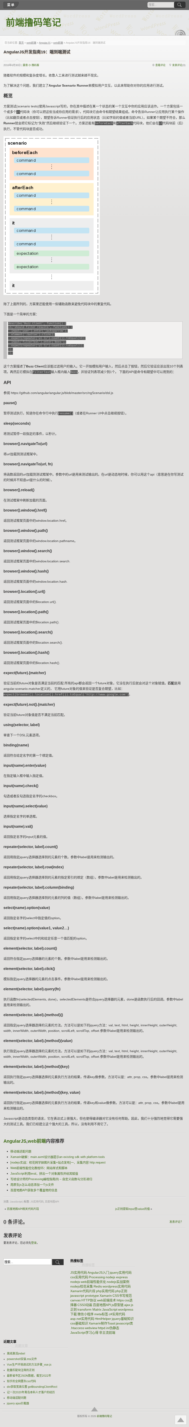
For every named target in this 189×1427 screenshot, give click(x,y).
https (120, 1300)
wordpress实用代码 (117, 1286)
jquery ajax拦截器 (18, 1403)
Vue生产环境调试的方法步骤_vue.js (29, 1364)
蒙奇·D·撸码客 (31, 65)
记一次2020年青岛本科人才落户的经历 (31, 1392)
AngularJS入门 (98, 1272)
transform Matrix (89, 1309)
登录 (34, 1243)
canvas (75, 1300)
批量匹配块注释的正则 (21, 1370)
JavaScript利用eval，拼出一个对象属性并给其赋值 (44, 1173)
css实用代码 (79, 1277)
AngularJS (44, 42)
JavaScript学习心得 (84, 1332)
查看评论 (160, 65)
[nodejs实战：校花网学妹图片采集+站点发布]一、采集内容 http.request (58, 1162)
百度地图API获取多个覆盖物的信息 (33, 1190)
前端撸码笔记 (33, 22)
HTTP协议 (88, 1300)
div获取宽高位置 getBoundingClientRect (32, 1386)
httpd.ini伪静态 (108, 1328)
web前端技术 (106, 1300)
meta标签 (101, 1314)
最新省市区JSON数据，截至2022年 (29, 1375)
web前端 (31, 42)
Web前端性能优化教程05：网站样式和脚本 (39, 1168)
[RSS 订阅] (180, 32)
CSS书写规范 (122, 1295)
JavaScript (16, 1201)
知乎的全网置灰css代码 (21, 1381)
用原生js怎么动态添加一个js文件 (32, 1184)
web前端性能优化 (93, 1282)
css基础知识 (79, 1323)
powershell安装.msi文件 (22, 1359)
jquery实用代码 (121, 1272)
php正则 (121, 1291)
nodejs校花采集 (81, 1286)
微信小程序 (85, 1314)
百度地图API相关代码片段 (23, 1209)
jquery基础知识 (123, 1319)
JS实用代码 (37, 1201)
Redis (98, 1286)
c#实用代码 (117, 1314)
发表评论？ (176, 1222)
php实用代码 (105, 1291)
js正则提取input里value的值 (132, 1209)
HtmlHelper (103, 1319)
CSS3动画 (84, 1305)
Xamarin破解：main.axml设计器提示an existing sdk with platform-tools (57, 1157)
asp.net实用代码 (82, 1319)
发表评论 (177, 65)
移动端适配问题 (20, 1151)
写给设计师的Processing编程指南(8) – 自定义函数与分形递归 (51, 1179)
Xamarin (106, 1295)
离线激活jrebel (16, 1353)
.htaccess (77, 1328)
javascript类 (124, 1323)
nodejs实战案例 (118, 1282)
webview (91, 1328)
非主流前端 (107, 1332)
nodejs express (117, 1277)
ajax (127, 1305)
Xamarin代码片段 (82, 1291)
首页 (21, 42)
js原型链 (118, 1305)
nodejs (75, 1282)
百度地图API (52, 1201)
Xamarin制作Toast (102, 1323)
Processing (97, 1277)
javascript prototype (84, 1295)
